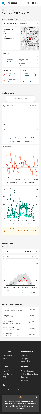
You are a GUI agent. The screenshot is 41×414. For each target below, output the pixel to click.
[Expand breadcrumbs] (3, 10)
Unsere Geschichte (28, 371)
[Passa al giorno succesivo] (32, 98)
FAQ (4, 377)
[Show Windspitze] (20, 224)
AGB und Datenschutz (29, 374)
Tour (5, 359)
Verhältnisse (7, 356)
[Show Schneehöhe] (27, 141)
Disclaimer (25, 380)
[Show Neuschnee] (26, 291)
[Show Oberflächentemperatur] (27, 182)
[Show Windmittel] (10, 224)
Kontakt (6, 371)
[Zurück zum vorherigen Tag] (9, 98)
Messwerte (9, 10)
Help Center (7, 374)
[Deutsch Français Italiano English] (28, 3)
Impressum (25, 377)
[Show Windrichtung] (30, 224)
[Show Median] (8, 292)
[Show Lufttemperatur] (12, 182)
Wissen (5, 362)
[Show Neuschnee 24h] (15, 141)
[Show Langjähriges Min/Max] (29, 292)
